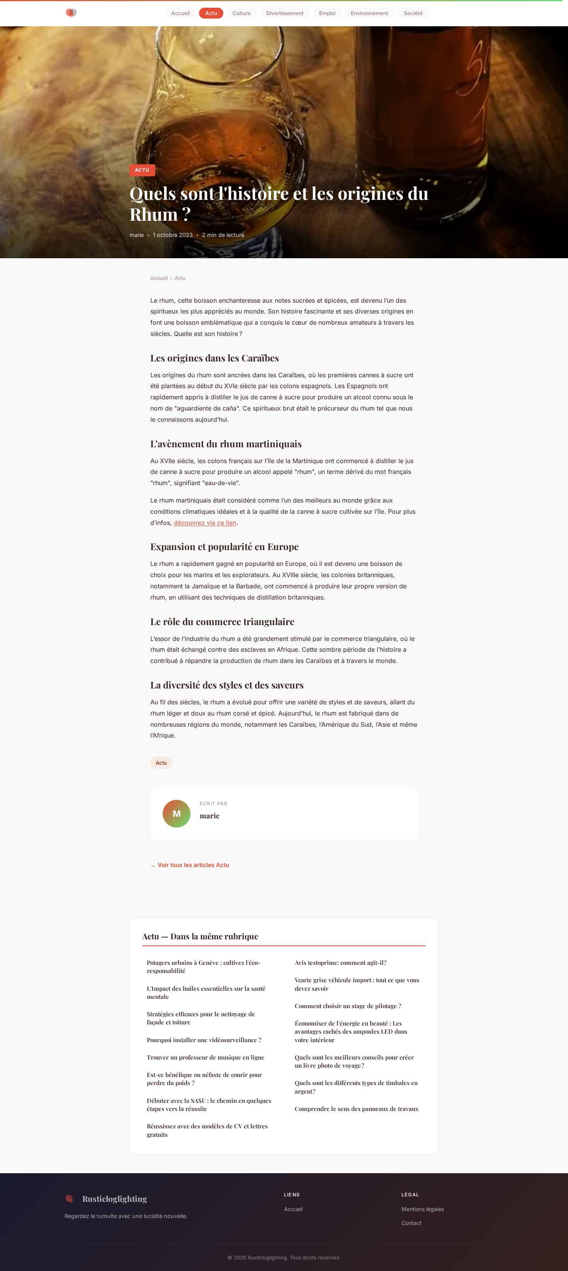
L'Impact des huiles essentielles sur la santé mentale (206, 992)
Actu (211, 13)
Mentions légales (422, 1209)
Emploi (327, 13)
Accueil (180, 13)
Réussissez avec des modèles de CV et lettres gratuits (207, 1130)
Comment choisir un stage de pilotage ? (348, 1006)
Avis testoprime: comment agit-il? (340, 962)
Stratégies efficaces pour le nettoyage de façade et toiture (201, 1018)
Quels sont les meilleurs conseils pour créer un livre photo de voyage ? (354, 1061)
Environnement (369, 13)
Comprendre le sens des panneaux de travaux (356, 1109)
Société (413, 13)
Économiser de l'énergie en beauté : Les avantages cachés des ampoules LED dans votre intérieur (351, 1031)
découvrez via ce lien (205, 522)
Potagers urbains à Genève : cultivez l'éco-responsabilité (203, 967)
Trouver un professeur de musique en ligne (205, 1057)
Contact (411, 1223)
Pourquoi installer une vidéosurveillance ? (204, 1040)
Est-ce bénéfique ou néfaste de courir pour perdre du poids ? (204, 1079)
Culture (242, 13)
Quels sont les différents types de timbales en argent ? (356, 1087)
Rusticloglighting (114, 1198)
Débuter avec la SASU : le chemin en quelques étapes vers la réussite (209, 1105)
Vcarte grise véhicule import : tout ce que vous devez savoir (357, 984)
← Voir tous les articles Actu (189, 865)
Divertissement (285, 13)
